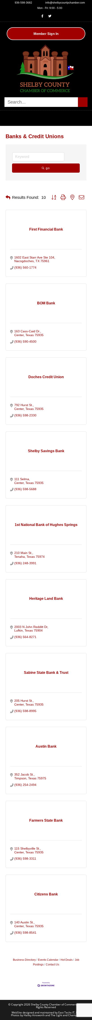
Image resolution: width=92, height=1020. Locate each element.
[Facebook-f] (42, 16)
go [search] (48, 168)
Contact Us (52, 964)
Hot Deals (67, 959)
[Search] (83, 102)
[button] (46, 117)
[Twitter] (50, 16)
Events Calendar (48, 959)
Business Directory (24, 959)
